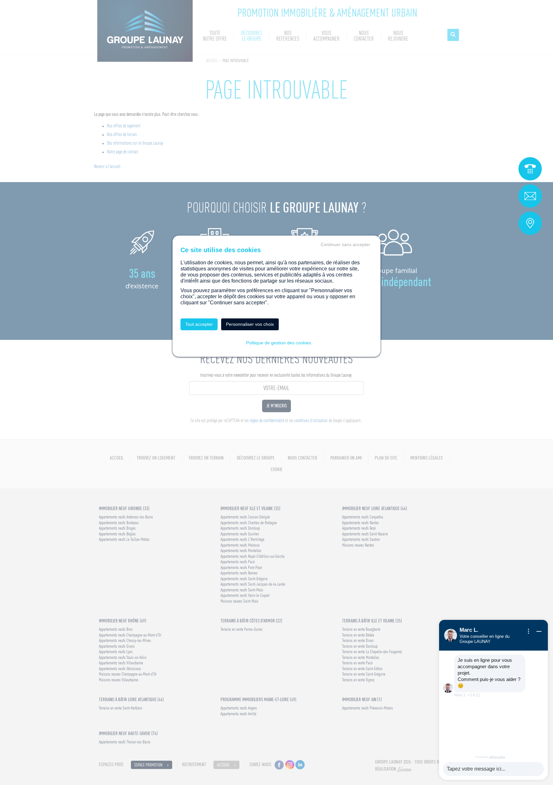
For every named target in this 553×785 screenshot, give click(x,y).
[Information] (529, 631)
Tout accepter (199, 324)
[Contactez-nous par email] (530, 196)
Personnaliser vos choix (250, 324)
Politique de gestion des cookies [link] (278, 342)
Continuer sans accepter (345, 244)
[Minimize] (539, 631)
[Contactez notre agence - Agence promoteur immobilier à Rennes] (530, 223)
